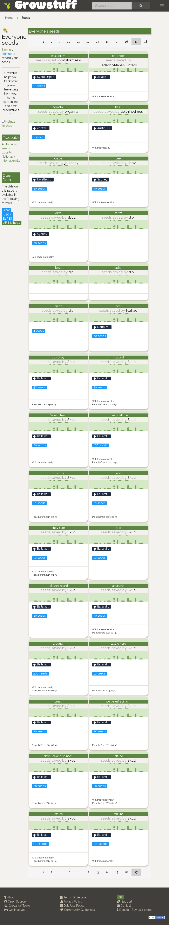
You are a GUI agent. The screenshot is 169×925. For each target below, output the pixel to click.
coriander (118, 55)
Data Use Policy (73, 905)
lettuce (118, 756)
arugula (58, 643)
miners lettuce (118, 415)
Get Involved (17, 909)
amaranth (118, 585)
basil (118, 107)
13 (97, 41)
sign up (7, 53)
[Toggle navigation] (162, 5)
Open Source (16, 901)
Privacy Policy (72, 901)
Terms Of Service (74, 897)
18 (145, 41)
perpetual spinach (118, 701)
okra (58, 213)
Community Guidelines (79, 909)
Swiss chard (58, 415)
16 (126, 41)
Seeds (26, 17)
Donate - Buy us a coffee (135, 909)
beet (118, 158)
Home (9, 17)
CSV (6, 210)
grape (58, 158)
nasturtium (58, 55)
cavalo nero (118, 643)
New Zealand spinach (58, 756)
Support (126, 901)
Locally (7, 152)
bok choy (58, 357)
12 (87, 41)
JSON (7, 214)
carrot (118, 213)
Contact (125, 905)
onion (58, 306)
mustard (118, 357)
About (10, 897)
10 (68, 41)
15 (116, 41)
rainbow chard (58, 585)
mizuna (118, 814)
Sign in (6, 49)
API (120, 897)
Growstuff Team (19, 905)
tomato (58, 107)
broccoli (58, 473)
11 (78, 41)
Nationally (8, 156)
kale (118, 473)
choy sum (58, 527)
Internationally (11, 160)
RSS (9, 218)
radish (118, 267)
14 (107, 41)
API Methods (11, 222)
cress (58, 701)
